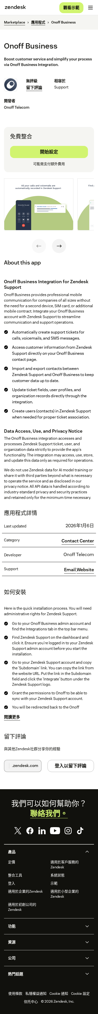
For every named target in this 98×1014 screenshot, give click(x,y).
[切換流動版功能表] (90, 7)
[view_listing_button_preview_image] (38, 204)
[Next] (59, 246)
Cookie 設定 (80, 993)
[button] (44, 852)
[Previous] (39, 246)
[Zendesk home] (15, 7)
